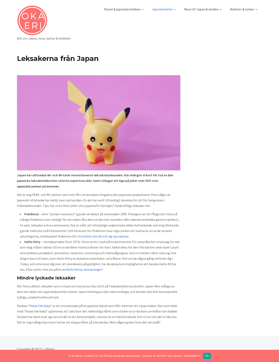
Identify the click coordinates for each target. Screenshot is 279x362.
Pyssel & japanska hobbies (122, 9)
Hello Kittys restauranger (84, 269)
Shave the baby (39, 306)
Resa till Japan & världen (201, 9)
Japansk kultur (162, 9)
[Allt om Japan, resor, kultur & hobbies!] (44, 20)
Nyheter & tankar (242, 9)
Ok (207, 355)
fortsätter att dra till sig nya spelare (103, 236)
